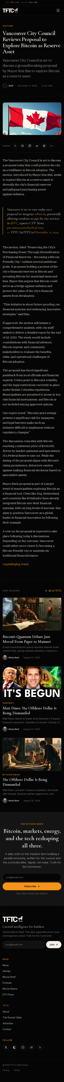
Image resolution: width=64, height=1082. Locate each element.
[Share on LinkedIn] (30, 146)
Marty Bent (14, 657)
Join (51, 944)
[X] (6, 1047)
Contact (7, 1029)
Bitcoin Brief (11, 775)
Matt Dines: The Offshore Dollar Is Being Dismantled (29, 710)
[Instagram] (23, 1047)
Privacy (6, 1070)
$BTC (14, 223)
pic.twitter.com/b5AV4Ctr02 (25, 228)
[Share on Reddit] (37, 146)
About (6, 1011)
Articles (7, 971)
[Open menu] (58, 10)
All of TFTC (55, 590)
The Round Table (12, 1017)
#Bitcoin (39, 214)
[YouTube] (31, 1047)
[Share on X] (15, 146)
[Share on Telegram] (44, 146)
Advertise (8, 1023)
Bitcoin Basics (10, 988)
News (6, 965)
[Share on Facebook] (22, 146)
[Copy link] (51, 146)
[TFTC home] (10, 10)
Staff (11, 85)
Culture (8, 26)
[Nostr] (14, 1047)
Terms (17, 1070)
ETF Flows (8, 994)
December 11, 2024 (46, 232)
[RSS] (40, 1047)
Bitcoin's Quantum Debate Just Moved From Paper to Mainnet (27, 639)
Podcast (8, 703)
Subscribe (30, 886)
